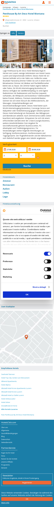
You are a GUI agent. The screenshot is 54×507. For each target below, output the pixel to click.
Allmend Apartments (9, 381)
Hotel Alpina (5, 385)
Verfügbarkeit (10, 144)
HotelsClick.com (8, 2)
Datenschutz (5, 439)
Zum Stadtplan (10, 22)
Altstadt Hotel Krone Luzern (11, 392)
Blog (3, 436)
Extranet (4, 468)
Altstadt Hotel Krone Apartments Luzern (16, 388)
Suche (27, 166)
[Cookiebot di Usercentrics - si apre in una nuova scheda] (40, 210)
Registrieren (27, 482)
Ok (27, 499)
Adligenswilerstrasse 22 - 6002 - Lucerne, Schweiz (21, 20)
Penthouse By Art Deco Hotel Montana (18, 9)
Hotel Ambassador (8, 399)
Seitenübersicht (6, 442)
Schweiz (15, 7)
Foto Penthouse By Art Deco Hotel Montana (17, 415)
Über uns (4, 427)
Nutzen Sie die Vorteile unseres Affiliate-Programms (9, 462)
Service (21, 33)
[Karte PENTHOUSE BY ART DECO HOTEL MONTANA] (26, 337)
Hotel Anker (5, 402)
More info (5, 503)
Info (13, 33)
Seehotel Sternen (8, 374)
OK (27, 295)
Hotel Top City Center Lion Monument (15, 378)
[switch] (47, 261)
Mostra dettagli (39, 287)
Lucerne (23, 7)
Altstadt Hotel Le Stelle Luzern (12, 395)
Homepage (7, 7)
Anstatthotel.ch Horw (9, 406)
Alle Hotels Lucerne (9, 409)
